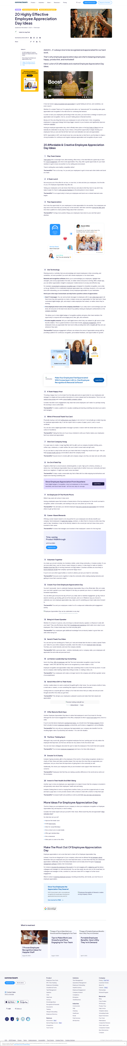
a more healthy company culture (72, 399)
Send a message (9, 994)
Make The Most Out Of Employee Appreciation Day (28, 63)
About (48, 2)
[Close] (124, 1043)
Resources (57, 2)
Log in (79, 2)
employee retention (64, 725)
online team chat (97, 297)
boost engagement (51, 162)
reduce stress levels (50, 399)
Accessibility (41, 1040)
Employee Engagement (30, 9)
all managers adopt (96, 857)
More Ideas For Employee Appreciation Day (29, 58)
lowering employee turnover (62, 877)
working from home (70, 723)
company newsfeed (51, 311)
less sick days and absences (92, 795)
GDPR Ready (12, 1040)
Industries (41, 2)
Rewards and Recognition (47, 9)
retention (52, 124)
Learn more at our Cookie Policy (22, 1044)
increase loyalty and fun (54, 452)
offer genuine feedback (66, 190)
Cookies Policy (60, 1040)
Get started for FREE (54, 900)
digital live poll (93, 867)
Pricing (65, 2)
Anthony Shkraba (74, 705)
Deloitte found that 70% (51, 567)
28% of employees (59, 662)
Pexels (81, 705)
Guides (18, 9)
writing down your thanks (68, 420)
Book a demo (20, 982)
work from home (92, 717)
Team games (47, 159)
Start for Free (9, 982)
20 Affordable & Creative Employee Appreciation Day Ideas (29, 54)
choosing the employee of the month (62, 867)
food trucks (52, 823)
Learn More (98, 380)
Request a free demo (105, 2)
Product (33, 2)
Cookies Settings (70, 1040)
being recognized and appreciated (64, 104)
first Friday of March (92, 127)
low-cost (55, 122)
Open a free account (90, 2)
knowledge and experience (78, 625)
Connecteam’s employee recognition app (63, 286)
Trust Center (50, 1040)
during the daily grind (98, 207)
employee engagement (89, 323)
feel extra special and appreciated (86, 507)
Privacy (20, 1040)
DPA (6, 1040)
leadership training (66, 521)
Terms (25, 1040)
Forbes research (94, 723)
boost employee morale (51, 569)
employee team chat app (94, 645)
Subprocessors (32, 1040)
